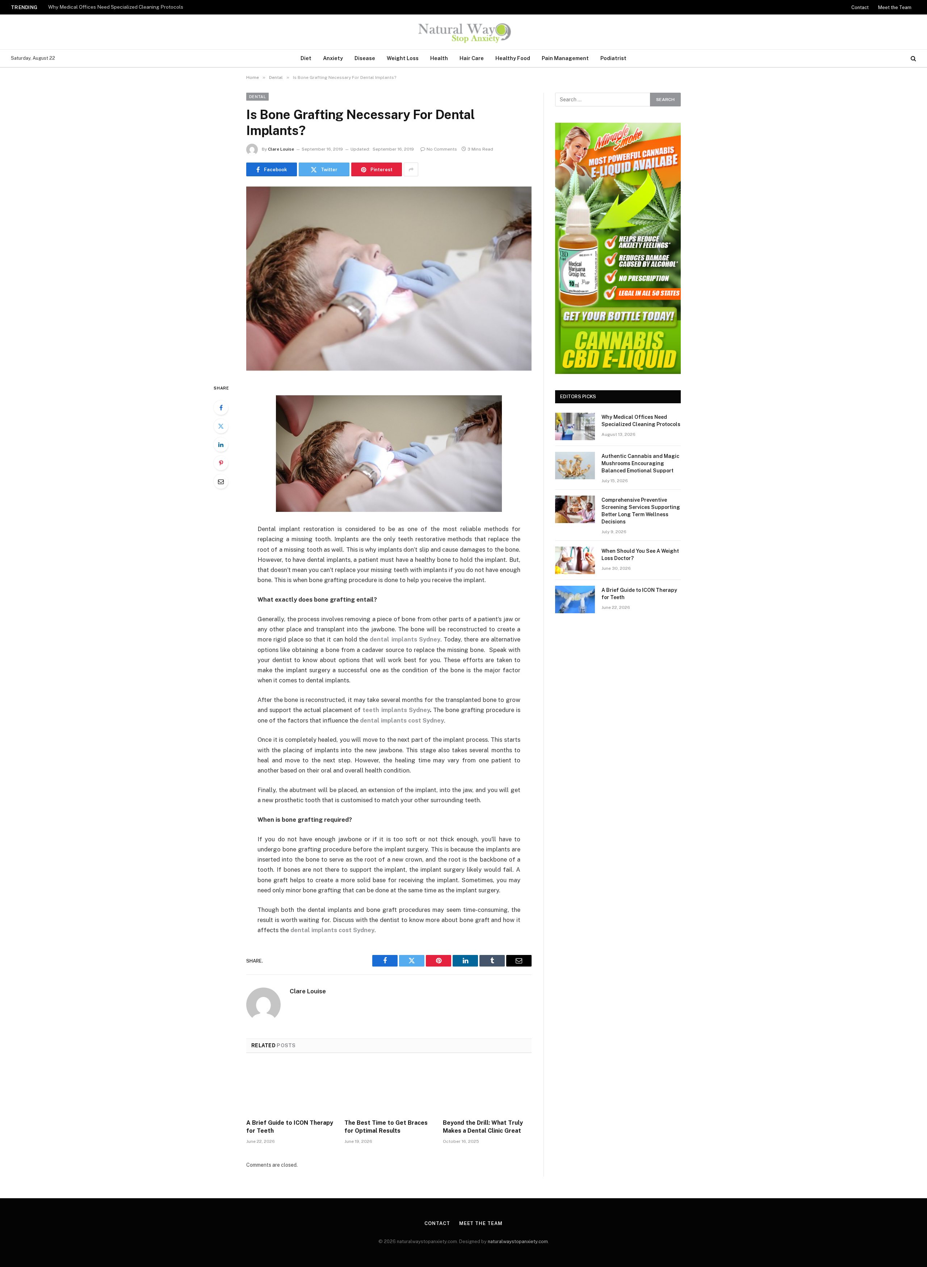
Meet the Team (894, 7)
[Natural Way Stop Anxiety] (463, 31)
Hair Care (472, 58)
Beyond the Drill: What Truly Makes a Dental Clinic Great (483, 1126)
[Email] (221, 481)
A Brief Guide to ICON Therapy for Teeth (289, 1126)
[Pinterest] (221, 463)
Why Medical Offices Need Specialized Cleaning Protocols (640, 420)
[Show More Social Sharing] (411, 169)
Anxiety (333, 58)
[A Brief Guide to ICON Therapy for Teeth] (290, 1088)
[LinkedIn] (221, 444)
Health (439, 58)
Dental (257, 96)
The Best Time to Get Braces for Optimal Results (386, 1126)
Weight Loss (403, 58)
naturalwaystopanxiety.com (518, 1241)
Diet (306, 58)
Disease (365, 58)
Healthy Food (512, 58)
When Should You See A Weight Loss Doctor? (640, 554)
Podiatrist (613, 58)
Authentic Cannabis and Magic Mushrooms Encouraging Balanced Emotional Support (138, 7)
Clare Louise (281, 149)
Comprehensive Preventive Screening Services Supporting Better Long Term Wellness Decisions (640, 511)
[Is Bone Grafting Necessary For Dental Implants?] (389, 278)
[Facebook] (221, 407)
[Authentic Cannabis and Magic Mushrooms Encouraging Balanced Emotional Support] (575, 465)
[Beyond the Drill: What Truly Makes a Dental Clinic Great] (487, 1088)
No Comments (442, 149)
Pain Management (565, 58)
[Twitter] (221, 426)
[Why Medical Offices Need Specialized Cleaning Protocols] (575, 426)
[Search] (912, 58)
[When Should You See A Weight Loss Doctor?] (575, 560)
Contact (860, 7)
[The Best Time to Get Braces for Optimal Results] (388, 1088)
